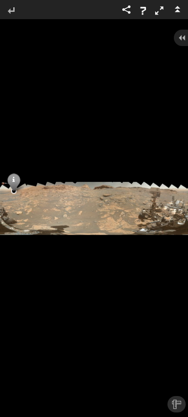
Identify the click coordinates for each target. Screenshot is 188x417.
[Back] (11, 11)
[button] (159, 10)
